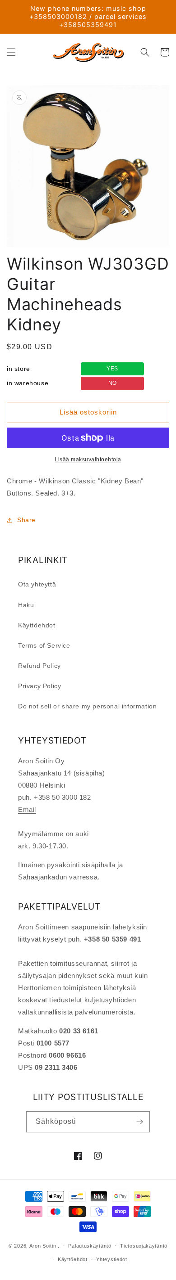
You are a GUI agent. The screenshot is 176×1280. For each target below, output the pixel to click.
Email (27, 809)
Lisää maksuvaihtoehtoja (88, 459)
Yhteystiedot (111, 1259)
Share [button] (26, 519)
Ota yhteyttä (37, 584)
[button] (11, 52)
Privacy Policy (39, 686)
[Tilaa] (139, 1121)
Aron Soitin (42, 1245)
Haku (26, 604)
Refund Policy (39, 665)
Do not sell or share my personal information (87, 706)
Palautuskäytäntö (89, 1245)
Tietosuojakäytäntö (143, 1245)
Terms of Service (44, 645)
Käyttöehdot (37, 625)
